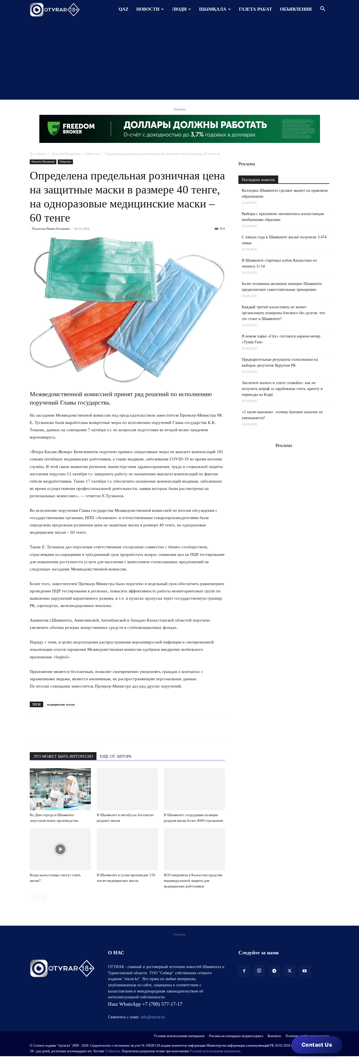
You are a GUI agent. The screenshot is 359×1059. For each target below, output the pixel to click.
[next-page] (42, 897)
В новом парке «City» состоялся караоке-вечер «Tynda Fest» (281, 339)
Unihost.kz (112, 1051)
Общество (92, 154)
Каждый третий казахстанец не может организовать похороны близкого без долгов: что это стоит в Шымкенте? (283, 313)
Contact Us (317, 1045)
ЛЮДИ (179, 9)
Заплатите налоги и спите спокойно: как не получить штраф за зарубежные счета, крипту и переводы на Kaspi (282, 389)
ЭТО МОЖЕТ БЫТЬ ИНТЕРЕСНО (63, 756)
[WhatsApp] (35, 728)
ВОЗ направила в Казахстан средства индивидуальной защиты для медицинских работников (193, 880)
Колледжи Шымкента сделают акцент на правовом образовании (285, 193)
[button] (322, 9)
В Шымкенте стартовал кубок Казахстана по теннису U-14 (279, 263)
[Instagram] (259, 970)
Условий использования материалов (215, 1051)
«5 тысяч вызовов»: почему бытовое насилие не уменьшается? (282, 415)
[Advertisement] (179, 60)
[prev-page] (33, 897)
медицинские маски (61, 704)
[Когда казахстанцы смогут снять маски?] (60, 849)
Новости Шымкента (66, 154)
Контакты (274, 1036)
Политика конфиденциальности (307, 1036)
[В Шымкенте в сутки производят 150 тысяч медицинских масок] (127, 849)
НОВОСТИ (147, 9)
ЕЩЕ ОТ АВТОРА (116, 756)
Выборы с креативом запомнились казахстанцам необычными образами (283, 217)
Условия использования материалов (179, 1036)
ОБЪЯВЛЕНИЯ (296, 9)
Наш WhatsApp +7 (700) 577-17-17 (145, 1004)
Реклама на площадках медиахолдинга (236, 1036)
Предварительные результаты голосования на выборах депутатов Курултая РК (280, 362)
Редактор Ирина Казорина (51, 228)
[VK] (61, 728)
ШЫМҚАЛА (212, 9)
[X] (87, 728)
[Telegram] (48, 728)
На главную (38, 154)
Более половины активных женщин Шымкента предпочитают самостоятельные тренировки (282, 287)
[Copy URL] (99, 728)
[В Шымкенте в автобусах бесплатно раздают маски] (127, 789)
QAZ (123, 9)
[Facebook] (74, 728)
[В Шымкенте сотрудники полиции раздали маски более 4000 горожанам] (194, 789)
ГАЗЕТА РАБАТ (255, 9)
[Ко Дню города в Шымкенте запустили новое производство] (60, 789)
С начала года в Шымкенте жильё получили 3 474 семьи (284, 240)
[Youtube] (304, 971)
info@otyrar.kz (153, 1017)
